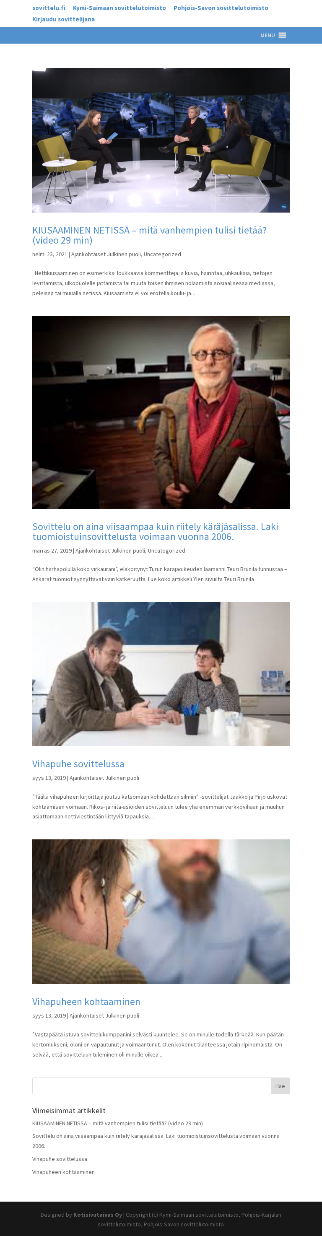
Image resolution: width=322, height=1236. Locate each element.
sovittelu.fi (48, 8)
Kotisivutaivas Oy (97, 1214)
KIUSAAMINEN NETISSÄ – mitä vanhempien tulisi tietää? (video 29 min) (149, 235)
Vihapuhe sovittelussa (78, 763)
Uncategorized (162, 254)
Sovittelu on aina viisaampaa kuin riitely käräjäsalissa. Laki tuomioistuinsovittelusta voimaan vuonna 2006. (155, 531)
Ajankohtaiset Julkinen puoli (106, 254)
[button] (267, 35)
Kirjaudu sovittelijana (63, 19)
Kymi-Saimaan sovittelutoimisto (119, 8)
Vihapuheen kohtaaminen (86, 1001)
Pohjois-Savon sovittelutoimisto (221, 8)
